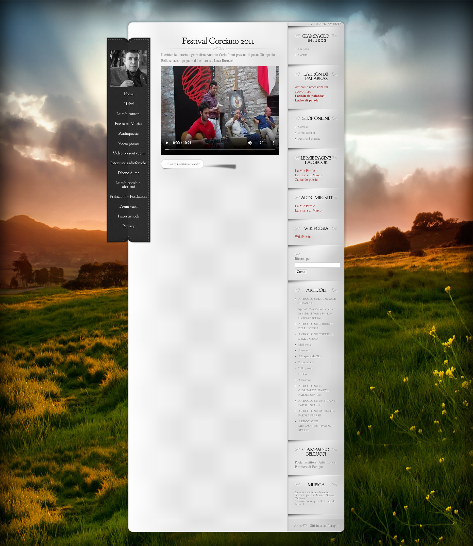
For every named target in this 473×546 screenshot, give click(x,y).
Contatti (302, 55)
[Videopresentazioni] (128, 153)
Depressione (305, 362)
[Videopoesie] (128, 144)
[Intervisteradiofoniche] (128, 163)
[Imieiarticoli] (128, 216)
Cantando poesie (306, 179)
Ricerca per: (303, 258)
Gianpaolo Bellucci (188, 164)
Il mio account (306, 132)
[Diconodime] (128, 173)
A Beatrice (304, 380)
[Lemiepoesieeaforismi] (128, 185)
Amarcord (304, 350)
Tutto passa (304, 368)
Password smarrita (309, 138)
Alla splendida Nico (309, 356)
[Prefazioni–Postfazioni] (128, 197)
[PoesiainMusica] (128, 124)
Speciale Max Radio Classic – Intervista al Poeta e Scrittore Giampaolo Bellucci (315, 313)
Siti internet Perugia (324, 525)
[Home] (128, 94)
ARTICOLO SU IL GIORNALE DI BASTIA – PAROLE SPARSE (314, 390)
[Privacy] (128, 226)
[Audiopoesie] (128, 134)
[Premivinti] (128, 207)
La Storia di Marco (308, 175)
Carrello (303, 127)
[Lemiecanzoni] (128, 114)
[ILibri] (128, 104)
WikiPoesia (303, 236)
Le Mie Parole (305, 170)
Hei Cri (302, 374)
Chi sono (303, 49)
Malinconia (304, 344)
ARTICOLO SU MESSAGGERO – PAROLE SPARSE (315, 425)
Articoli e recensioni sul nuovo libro (311, 93)
